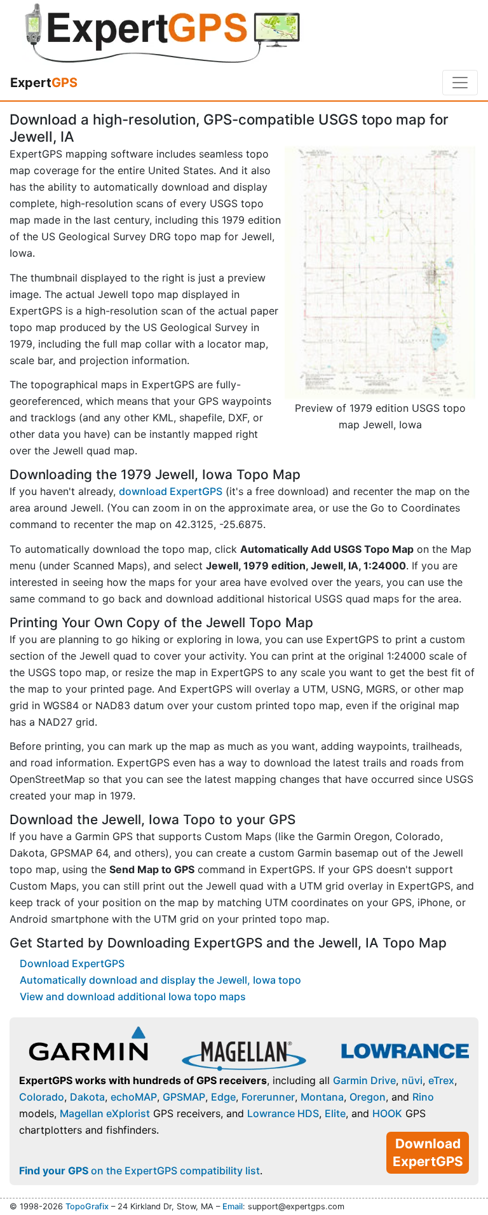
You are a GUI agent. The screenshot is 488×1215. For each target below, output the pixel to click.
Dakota (87, 1096)
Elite (335, 1113)
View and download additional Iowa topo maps (133, 996)
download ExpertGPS (170, 491)
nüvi (412, 1080)
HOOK (387, 1113)
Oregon (367, 1096)
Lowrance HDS (283, 1113)
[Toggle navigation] (460, 82)
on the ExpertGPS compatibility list (139, 1170)
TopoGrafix (87, 1206)
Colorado (41, 1096)
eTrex (441, 1080)
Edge (223, 1096)
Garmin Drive (364, 1080)
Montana (322, 1096)
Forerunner (268, 1096)
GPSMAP (184, 1096)
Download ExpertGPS (72, 963)
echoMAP (134, 1096)
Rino (423, 1096)
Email (232, 1206)
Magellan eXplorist (105, 1113)
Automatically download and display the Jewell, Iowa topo (160, 980)
